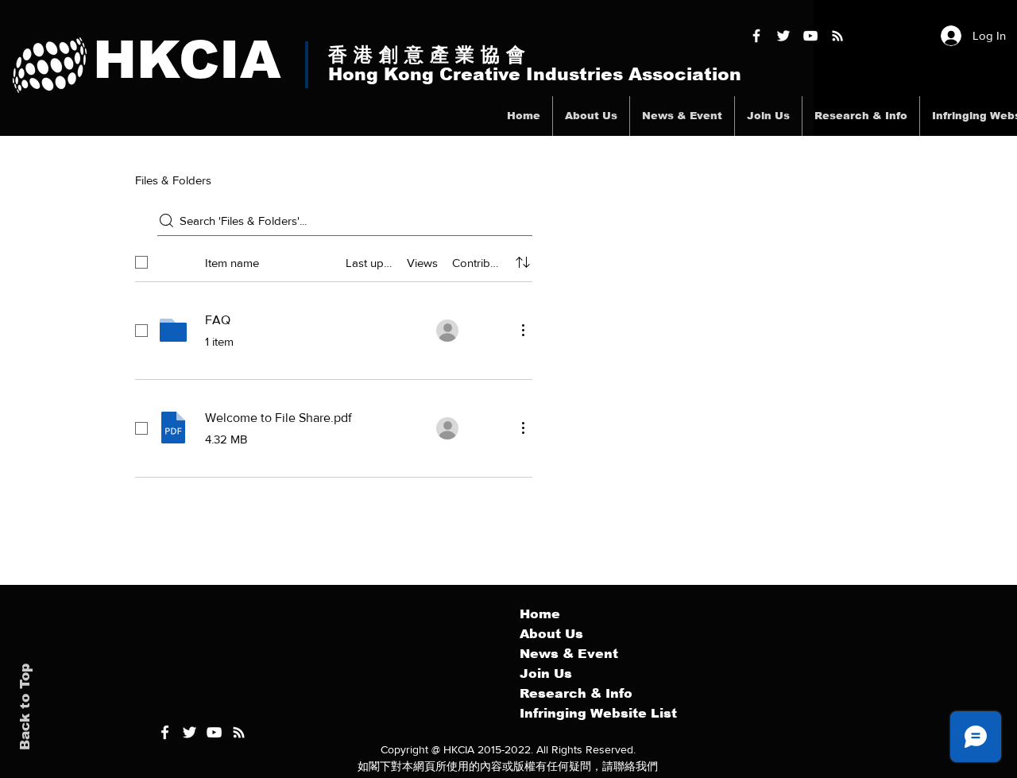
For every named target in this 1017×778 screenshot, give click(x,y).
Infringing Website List (598, 713)
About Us (551, 634)
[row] (333, 259)
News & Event (569, 653)
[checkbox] (141, 262)
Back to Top (25, 707)
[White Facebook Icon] (165, 732)
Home (540, 614)
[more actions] (522, 329)
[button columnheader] (522, 262)
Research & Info (576, 693)
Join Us (546, 673)
